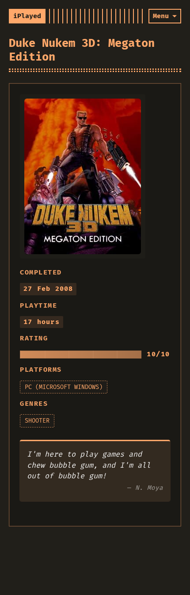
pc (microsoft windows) (64, 387)
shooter (37, 420)
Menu (161, 16)
